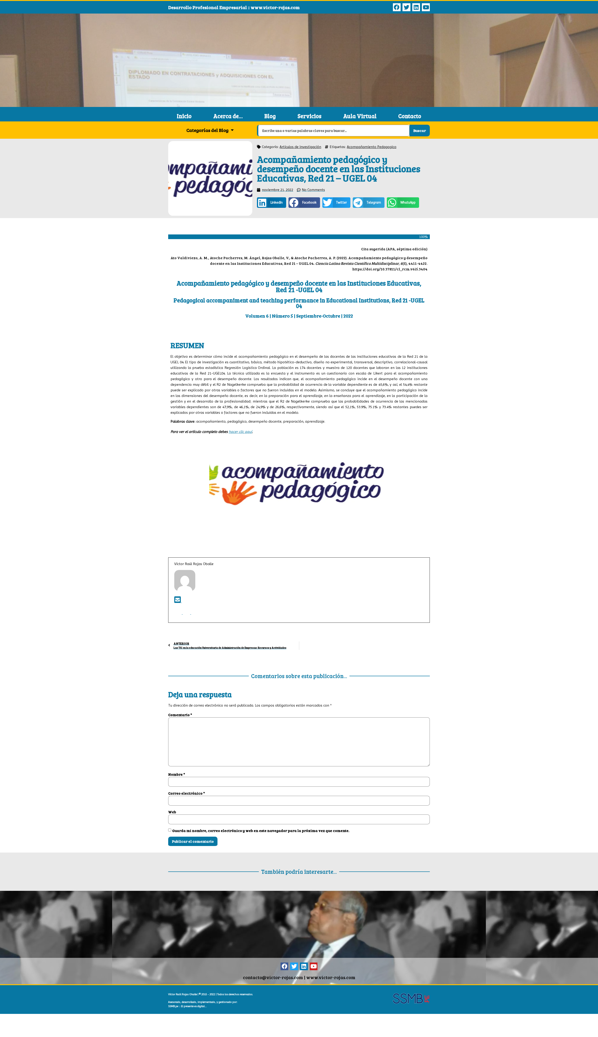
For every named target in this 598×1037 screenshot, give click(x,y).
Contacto (409, 116)
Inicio (184, 116)
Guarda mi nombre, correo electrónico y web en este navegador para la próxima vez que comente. (260, 830)
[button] (271, 202)
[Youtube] (426, 7)
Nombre (176, 774)
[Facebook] (397, 7)
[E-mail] (178, 601)
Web (172, 812)
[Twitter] (406, 7)
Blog (270, 116)
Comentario (180, 715)
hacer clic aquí (240, 431)
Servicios (309, 116)
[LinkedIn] (187, 613)
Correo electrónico (186, 793)
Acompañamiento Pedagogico (371, 147)
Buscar (419, 130)
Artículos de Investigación (300, 147)
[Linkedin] (416, 7)
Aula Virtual (360, 116)
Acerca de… (228, 116)
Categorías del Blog (207, 130)
